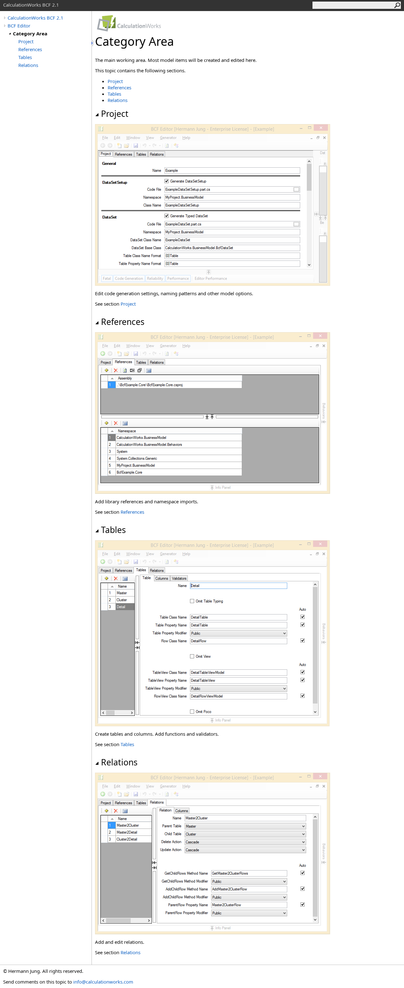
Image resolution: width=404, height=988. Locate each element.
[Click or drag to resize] (93, 43)
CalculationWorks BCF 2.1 (35, 18)
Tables (25, 57)
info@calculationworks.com (103, 982)
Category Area (30, 33)
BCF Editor (19, 25)
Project (25, 41)
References (30, 49)
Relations (28, 65)
